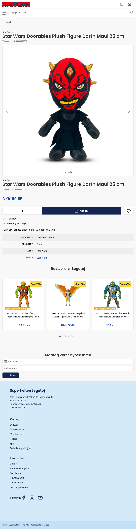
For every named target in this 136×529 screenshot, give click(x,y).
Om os (13, 463)
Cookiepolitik (16, 482)
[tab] (60, 336)
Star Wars (7, 32)
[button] (68, 110)
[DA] (16, 4)
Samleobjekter (17, 429)
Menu (4, 14)
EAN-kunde (15, 473)
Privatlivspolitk (17, 478)
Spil (12, 443)
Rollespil (14, 438)
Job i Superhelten (19, 487)
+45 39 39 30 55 (18, 400)
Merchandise (16, 434)
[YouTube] (42, 498)
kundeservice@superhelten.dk (25, 404)
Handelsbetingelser (20, 468)
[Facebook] (25, 498)
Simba (40, 244)
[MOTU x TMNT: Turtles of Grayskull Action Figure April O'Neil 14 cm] (68, 294)
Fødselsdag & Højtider (21, 448)
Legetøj (8, 22)
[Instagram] (34, 498)
